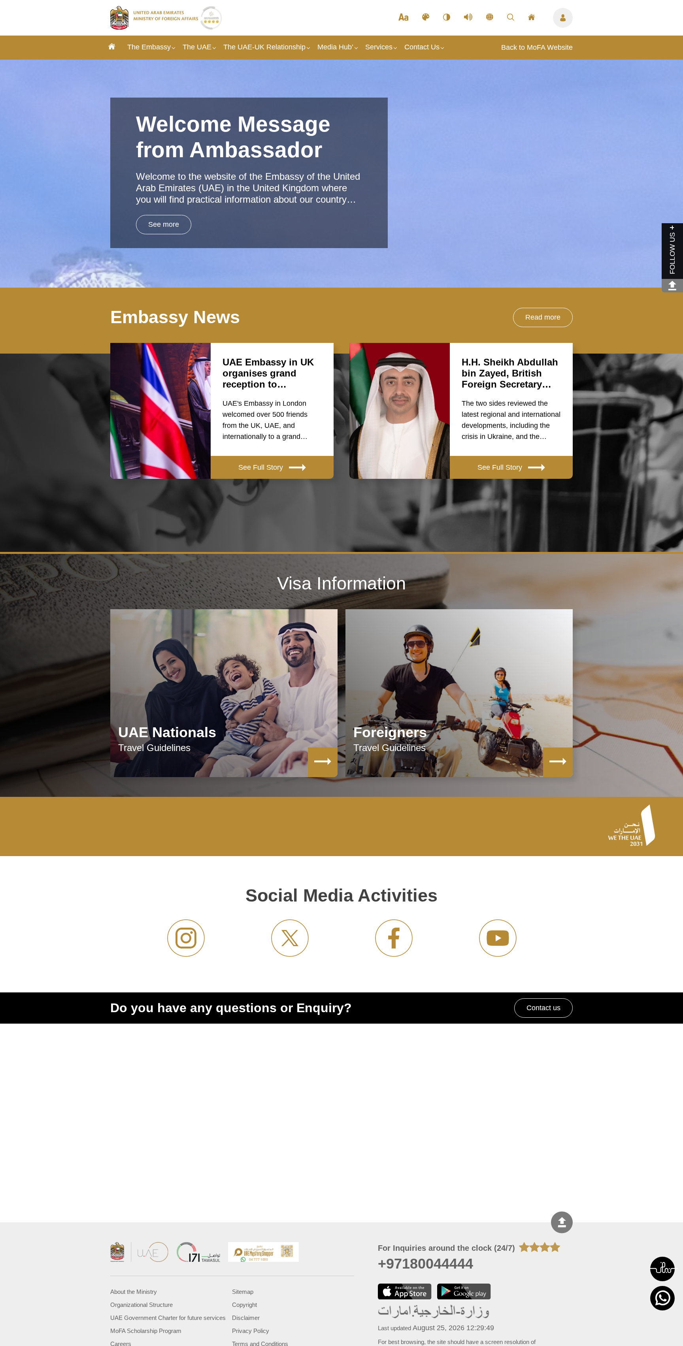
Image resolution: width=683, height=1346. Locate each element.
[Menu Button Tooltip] (563, 18)
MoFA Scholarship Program (145, 1330)
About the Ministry (133, 1291)
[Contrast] (446, 17)
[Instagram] (186, 938)
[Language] (489, 17)
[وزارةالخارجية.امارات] (434, 1312)
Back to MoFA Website (537, 47)
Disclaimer (246, 1317)
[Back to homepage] (155, 27)
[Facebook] (394, 938)
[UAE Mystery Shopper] (263, 1253)
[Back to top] (562, 1222)
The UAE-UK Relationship (264, 47)
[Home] (111, 47)
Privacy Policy (250, 1330)
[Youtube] (498, 938)
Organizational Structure (141, 1304)
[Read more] (323, 762)
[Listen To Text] (468, 17)
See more (163, 224)
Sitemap (242, 1291)
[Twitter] (290, 938)
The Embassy (149, 47)
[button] (662, 1269)
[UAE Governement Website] (139, 1253)
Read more (542, 317)
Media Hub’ (335, 47)
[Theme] (425, 17)
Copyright (244, 1304)
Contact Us (422, 47)
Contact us (543, 1008)
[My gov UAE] (198, 1253)
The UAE (197, 47)
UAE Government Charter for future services (168, 1317)
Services (378, 47)
